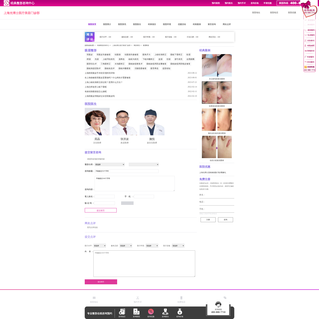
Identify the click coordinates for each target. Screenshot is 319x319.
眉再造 (122, 59)
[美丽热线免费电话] (297, 3)
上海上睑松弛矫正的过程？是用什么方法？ (104, 82)
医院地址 (256, 12)
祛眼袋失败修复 (132, 54)
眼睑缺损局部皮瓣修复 (156, 64)
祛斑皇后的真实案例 (217, 106)
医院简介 (107, 24)
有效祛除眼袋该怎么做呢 (96, 91)
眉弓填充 (178, 59)
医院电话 (274, 12)
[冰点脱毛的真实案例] (216, 65)
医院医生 (137, 24)
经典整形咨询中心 (103, 45)
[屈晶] (97, 121)
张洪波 (124, 139)
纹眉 (188, 54)
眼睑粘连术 (110, 68)
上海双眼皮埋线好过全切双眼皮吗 (100, 96)
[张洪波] (124, 121)
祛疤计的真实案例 (217, 160)
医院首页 (92, 24)
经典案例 (197, 24)
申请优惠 (268, 3)
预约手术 (242, 3)
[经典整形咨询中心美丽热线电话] (309, 36)
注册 (208, 220)
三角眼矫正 (106, 64)
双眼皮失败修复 (104, 54)
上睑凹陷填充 (109, 59)
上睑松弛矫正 (160, 54)
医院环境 (167, 24)
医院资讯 (122, 24)
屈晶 (97, 139)
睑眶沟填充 (134, 59)
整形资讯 (137, 45)
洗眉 (97, 59)
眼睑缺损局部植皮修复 (180, 64)
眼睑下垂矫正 (176, 54)
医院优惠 (292, 12)
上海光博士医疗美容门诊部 (22, 13)
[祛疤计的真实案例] (216, 147)
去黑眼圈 (190, 59)
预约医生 (229, 3)
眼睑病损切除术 (94, 68)
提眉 (160, 59)
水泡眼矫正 (120, 64)
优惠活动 (182, 24)
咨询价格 (255, 3)
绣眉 (89, 59)
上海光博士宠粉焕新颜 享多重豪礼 (212, 172)
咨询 (225, 220)
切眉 (168, 59)
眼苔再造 (155, 68)
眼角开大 (147, 54)
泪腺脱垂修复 (141, 68)
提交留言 (101, 210)
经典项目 (152, 24)
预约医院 (216, 3)
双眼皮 (90, 54)
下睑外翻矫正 (149, 59)
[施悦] (152, 121)
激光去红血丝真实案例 (217, 133)
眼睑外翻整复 (125, 68)
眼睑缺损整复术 (136, 64)
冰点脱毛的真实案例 (217, 79)
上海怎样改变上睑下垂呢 (96, 87)
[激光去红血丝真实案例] (216, 119)
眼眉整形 (146, 45)
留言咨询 (212, 24)
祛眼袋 (118, 54)
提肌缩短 (166, 68)
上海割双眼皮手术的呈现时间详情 (100, 73)
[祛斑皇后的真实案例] (216, 92)
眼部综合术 (92, 64)
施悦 (152, 139)
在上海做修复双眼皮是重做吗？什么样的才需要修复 (108, 78)
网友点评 (227, 24)
